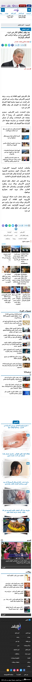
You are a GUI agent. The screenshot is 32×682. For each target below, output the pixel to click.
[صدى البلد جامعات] (14, 6)
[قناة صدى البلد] (29, 6)
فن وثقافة (28, 641)
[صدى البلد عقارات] (8, 6)
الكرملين (22, 232)
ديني (18, 645)
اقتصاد (28, 658)
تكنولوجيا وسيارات (15, 658)
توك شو (17, 641)
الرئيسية (28, 13)
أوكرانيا (9, 232)
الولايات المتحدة (23, 238)
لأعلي (27, 620)
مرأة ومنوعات (27, 645)
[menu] (29, 10)
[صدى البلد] (16, 10)
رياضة (18, 637)
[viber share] (3, 225)
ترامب (15, 232)
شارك (16, 45)
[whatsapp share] (6, 45)
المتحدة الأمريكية (8, 235)
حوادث (6, 13)
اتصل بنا (19, 674)
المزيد (3, 567)
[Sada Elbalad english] (3, 6)
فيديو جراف (27, 653)
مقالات (28, 666)
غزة (16, 235)
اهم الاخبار (21, 13)
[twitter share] (9, 45)
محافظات (17, 653)
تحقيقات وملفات (15, 662)
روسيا (14, 238)
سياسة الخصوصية (8, 674)
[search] (3, 10)
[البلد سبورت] (22, 6)
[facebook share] (12, 45)
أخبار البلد (13, 13)
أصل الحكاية (16, 649)
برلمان (28, 662)
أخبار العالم (21, 25)
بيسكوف (8, 238)
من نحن (26, 674)
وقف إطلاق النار (24, 235)
